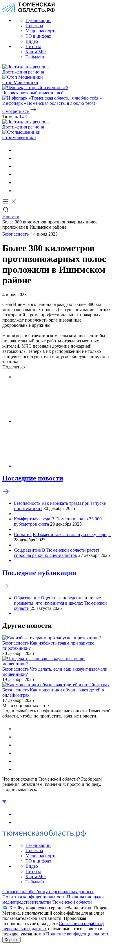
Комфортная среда (32, 518)
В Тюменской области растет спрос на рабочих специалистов (56, 553)
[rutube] (17, 182)
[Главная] (28, 10)
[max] (17, 174)
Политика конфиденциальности (34, 896)
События (23, 534)
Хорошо (11, 939)
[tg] (17, 166)
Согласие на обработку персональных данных (48, 891)
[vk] (17, 150)
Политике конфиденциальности (78, 933)
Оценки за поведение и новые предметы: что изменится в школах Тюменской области (60, 603)
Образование (27, 597)
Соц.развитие (27, 550)
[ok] (17, 158)
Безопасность (15, 234)
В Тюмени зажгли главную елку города (72, 534)
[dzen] (17, 190)
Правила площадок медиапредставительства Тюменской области (53, 899)
